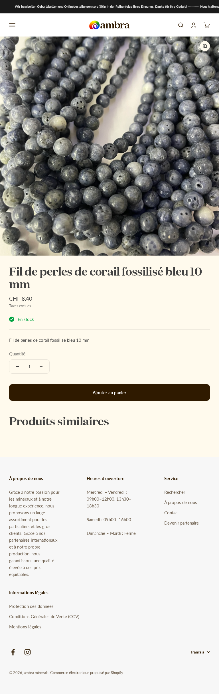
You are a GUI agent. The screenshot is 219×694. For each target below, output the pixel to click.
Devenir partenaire (181, 522)
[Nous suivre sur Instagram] (27, 652)
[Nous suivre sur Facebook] (13, 652)
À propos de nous (180, 502)
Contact (171, 512)
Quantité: (18, 353)
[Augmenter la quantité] (41, 366)
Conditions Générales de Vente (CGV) (44, 616)
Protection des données (31, 606)
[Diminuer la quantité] (17, 366)
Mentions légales (25, 626)
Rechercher (174, 492)
